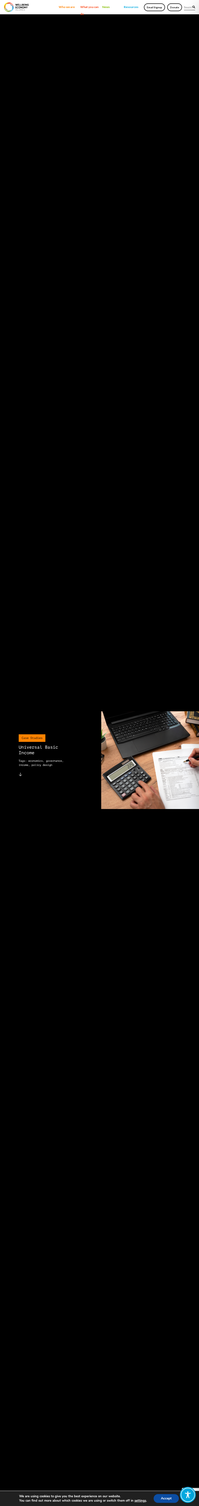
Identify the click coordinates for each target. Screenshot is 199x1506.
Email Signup (154, 7)
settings (140, 1500)
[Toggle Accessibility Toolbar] (187, 1494)
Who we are (67, 7)
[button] (193, 7)
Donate (174, 7)
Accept (166, 1498)
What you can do (89, 8)
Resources (131, 7)
